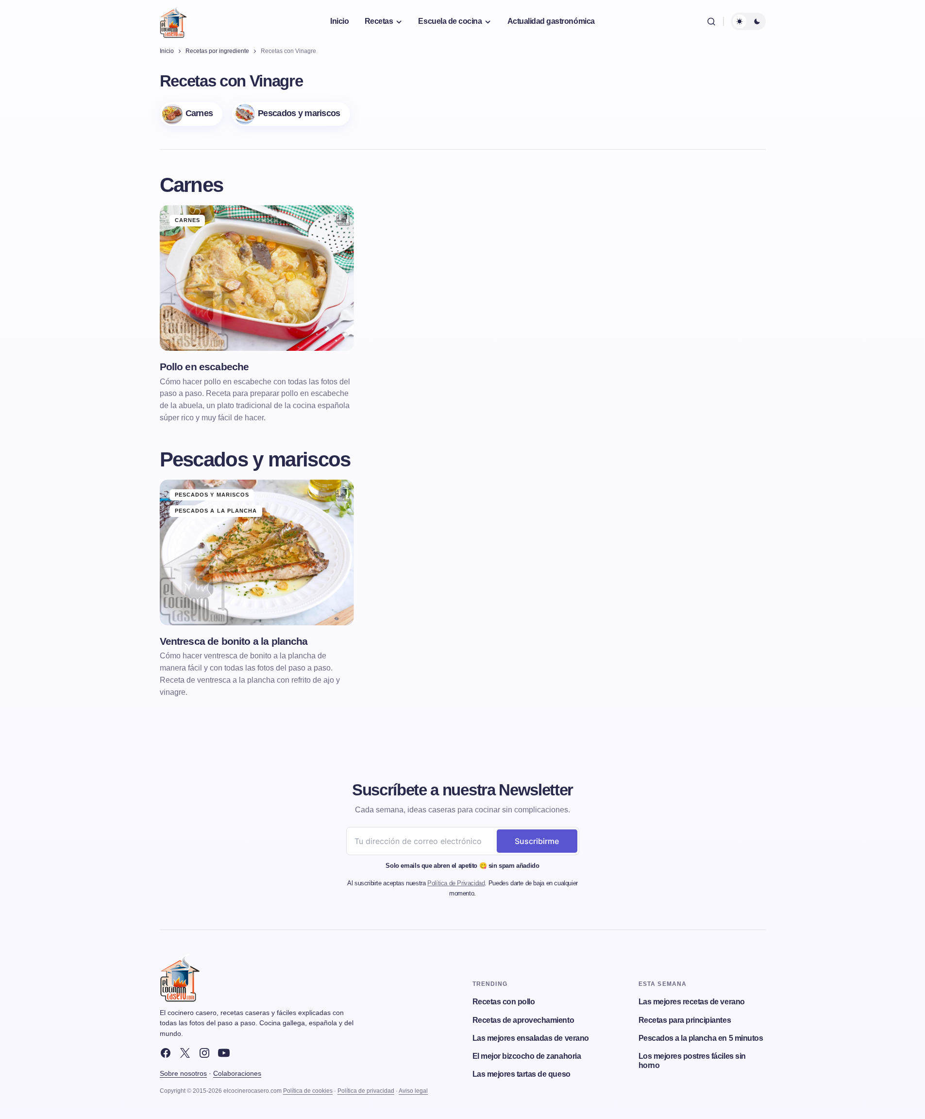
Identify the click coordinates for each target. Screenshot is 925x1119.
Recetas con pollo (503, 1002)
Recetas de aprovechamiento (523, 1020)
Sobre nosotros (183, 1073)
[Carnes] (191, 114)
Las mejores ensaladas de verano (530, 1038)
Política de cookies (308, 1090)
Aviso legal (413, 1090)
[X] (185, 1053)
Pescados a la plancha (216, 511)
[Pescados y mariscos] (291, 114)
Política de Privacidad (456, 883)
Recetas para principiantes (685, 1020)
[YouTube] (224, 1053)
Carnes (188, 220)
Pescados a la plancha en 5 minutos (701, 1038)
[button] (711, 21)
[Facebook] (165, 1053)
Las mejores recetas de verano (692, 1002)
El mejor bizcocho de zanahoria (526, 1056)
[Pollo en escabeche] (257, 278)
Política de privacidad (365, 1090)
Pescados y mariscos (212, 495)
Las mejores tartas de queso (521, 1074)
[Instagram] (204, 1053)
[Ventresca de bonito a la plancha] (257, 552)
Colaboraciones (237, 1073)
